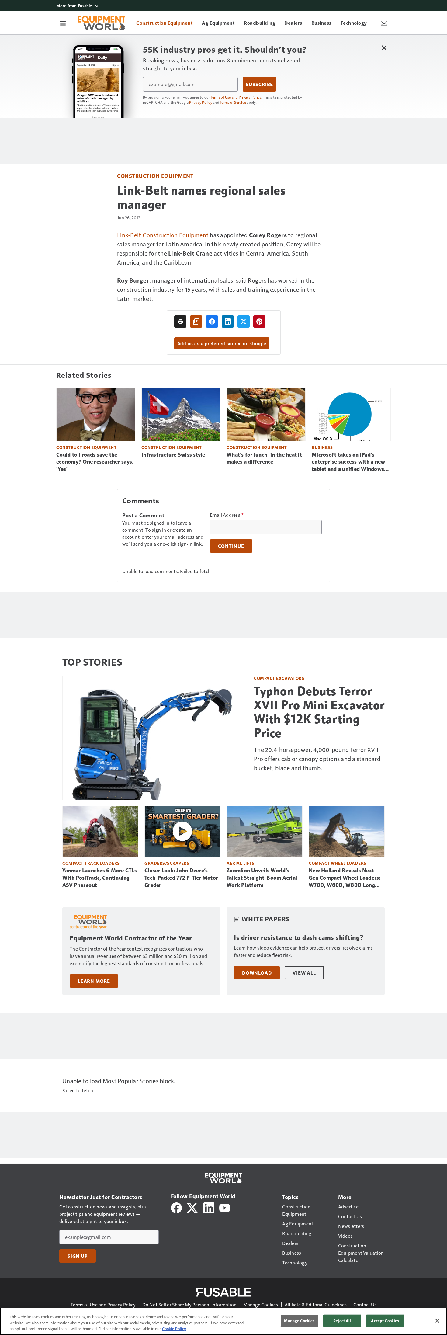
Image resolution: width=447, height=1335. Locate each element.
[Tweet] (243, 321)
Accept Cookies (385, 1320)
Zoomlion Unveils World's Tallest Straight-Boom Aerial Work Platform (262, 877)
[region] (223, 1321)
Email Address (227, 515)
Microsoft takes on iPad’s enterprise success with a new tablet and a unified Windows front (348, 462)
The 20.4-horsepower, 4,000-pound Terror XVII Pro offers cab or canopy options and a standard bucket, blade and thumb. (317, 759)
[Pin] (259, 321)
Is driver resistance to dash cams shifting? (299, 937)
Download (257, 973)
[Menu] (63, 23)
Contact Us (364, 1304)
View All (304, 973)
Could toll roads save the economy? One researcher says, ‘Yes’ (94, 462)
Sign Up (78, 1256)
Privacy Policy (200, 102)
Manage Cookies (260, 1304)
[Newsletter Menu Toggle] (384, 23)
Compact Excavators (279, 678)
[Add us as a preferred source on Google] (196, 321)
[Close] (437, 1320)
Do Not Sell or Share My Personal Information (189, 1304)
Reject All (342, 1320)
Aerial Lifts (240, 863)
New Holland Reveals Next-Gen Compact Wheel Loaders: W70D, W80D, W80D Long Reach (345, 878)
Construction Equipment (155, 175)
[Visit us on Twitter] (193, 1207)
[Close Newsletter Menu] (384, 47)
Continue (231, 546)
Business (322, 447)
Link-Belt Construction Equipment (163, 235)
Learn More (94, 981)
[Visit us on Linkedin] (208, 1207)
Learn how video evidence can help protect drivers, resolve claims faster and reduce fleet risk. (303, 951)
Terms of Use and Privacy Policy (236, 97)
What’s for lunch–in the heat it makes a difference (264, 458)
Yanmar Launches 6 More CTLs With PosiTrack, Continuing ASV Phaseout (99, 877)
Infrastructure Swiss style (173, 454)
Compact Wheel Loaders (337, 863)
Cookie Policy (174, 1328)
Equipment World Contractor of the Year (131, 938)
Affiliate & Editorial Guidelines (316, 1304)
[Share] (212, 321)
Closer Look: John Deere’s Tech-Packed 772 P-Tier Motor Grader (181, 877)
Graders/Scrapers (166, 863)
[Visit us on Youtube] (224, 1207)
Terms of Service (233, 102)
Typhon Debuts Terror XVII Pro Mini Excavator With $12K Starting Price (319, 712)
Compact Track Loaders (91, 863)
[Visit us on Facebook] (176, 1207)
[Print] (180, 321)
